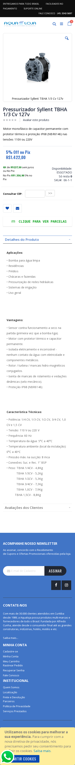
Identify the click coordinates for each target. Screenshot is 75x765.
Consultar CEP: (13, 194)
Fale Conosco (11, 675)
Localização (10, 692)
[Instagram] (66, 585)
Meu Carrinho (11, 661)
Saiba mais (42, 750)
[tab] (37, 240)
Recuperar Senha (13, 670)
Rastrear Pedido (13, 665)
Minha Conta (10, 656)
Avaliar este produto (36, 120)
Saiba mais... (10, 638)
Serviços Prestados (15, 711)
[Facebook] (56, 585)
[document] (38, 746)
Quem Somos (11, 687)
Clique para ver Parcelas (42, 221)
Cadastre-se (10, 651)
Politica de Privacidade (16, 706)
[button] (67, 41)
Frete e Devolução (14, 697)
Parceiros (9, 701)
